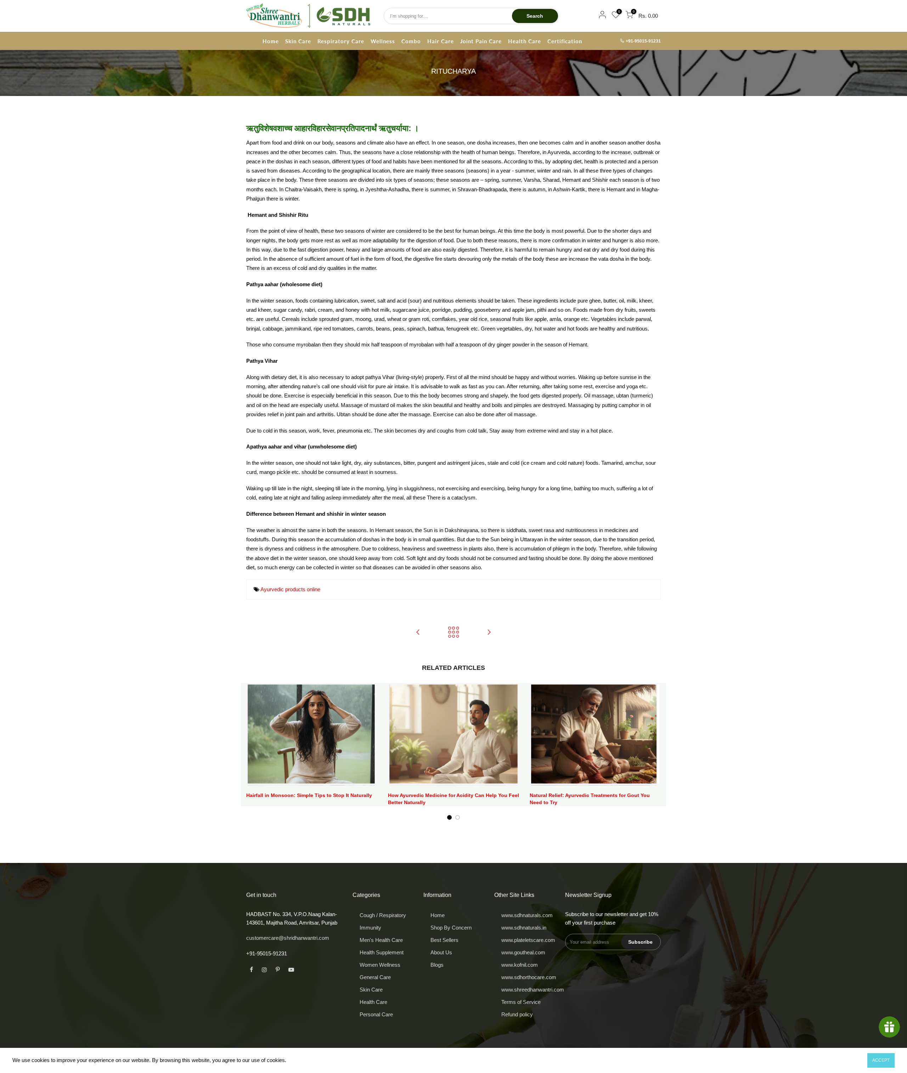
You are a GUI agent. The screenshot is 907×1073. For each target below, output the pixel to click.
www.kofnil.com (519, 965)
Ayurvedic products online (290, 589)
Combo (411, 41)
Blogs (437, 965)
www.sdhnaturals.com (527, 915)
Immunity (370, 928)
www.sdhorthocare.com (528, 977)
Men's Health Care (381, 940)
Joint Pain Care (481, 41)
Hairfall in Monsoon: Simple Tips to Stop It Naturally (309, 795)
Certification (564, 41)
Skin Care (298, 41)
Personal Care (376, 1014)
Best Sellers (444, 940)
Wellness (383, 41)
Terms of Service (521, 1002)
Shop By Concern (451, 928)
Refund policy (517, 1014)
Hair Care (440, 41)
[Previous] (253, 752)
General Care (375, 977)
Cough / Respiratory (383, 915)
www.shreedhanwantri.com (532, 990)
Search (534, 16)
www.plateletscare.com (528, 940)
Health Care (524, 41)
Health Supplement (382, 952)
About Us (441, 952)
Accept (881, 1060)
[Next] (654, 752)
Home (271, 41)
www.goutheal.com (523, 952)
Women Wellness (380, 965)
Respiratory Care (340, 41)
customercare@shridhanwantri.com (287, 938)
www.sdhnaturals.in (523, 928)
